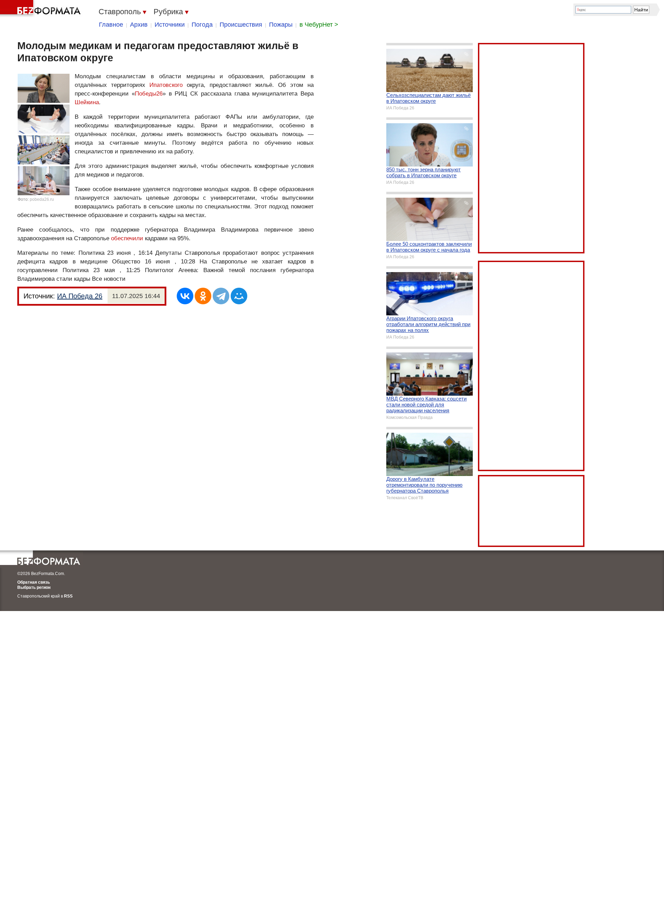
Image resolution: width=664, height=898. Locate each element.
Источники (170, 24)
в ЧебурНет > (318, 24)
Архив (139, 24)
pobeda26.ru (42, 199)
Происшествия (241, 24)
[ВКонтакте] (185, 296)
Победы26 (149, 93)
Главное (111, 24)
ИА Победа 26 (79, 296)
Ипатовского (166, 85)
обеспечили (127, 238)
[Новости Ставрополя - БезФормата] (41, 8)
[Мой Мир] (239, 296)
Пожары (281, 24)
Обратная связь (33, 582)
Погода (202, 24)
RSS (68, 596)
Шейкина (87, 102)
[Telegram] (221, 296)
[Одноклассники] (203, 296)
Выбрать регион (33, 587)
